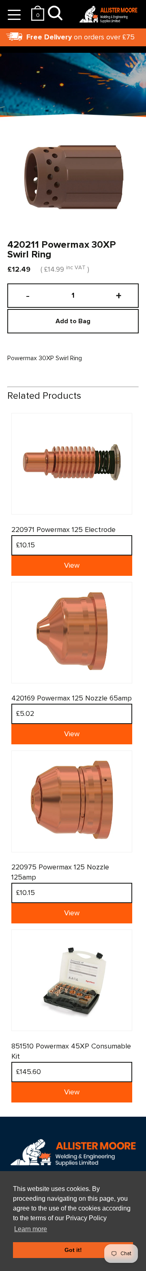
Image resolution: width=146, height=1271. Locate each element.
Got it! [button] (73, 1250)
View (71, 565)
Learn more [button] (30, 1229)
